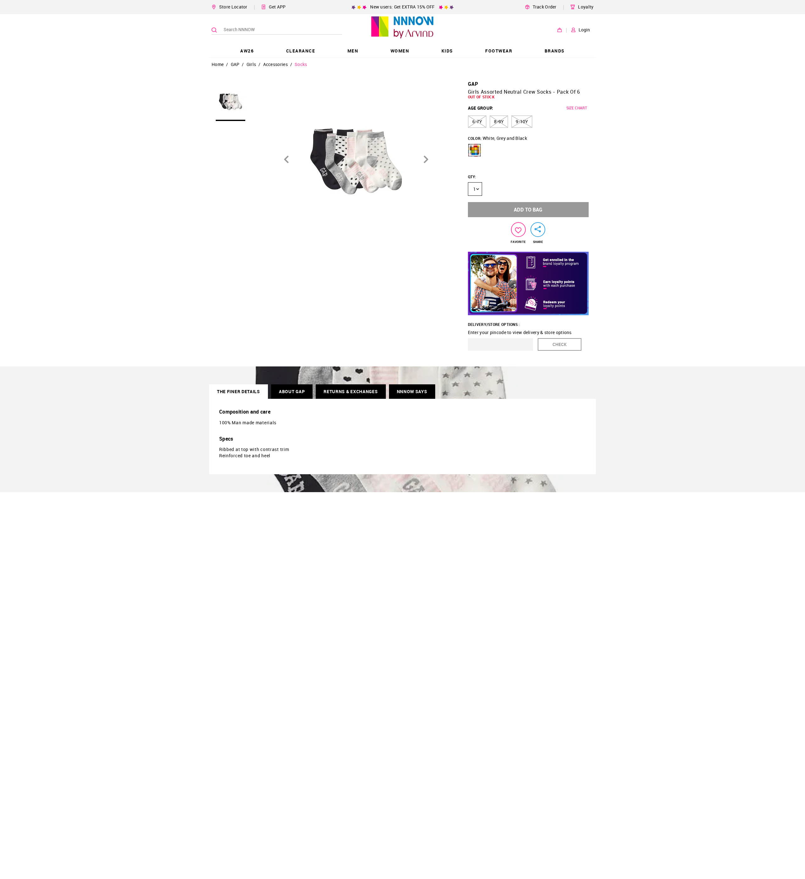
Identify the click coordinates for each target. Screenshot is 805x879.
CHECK (559, 344)
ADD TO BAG (528, 209)
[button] (474, 150)
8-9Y (499, 121)
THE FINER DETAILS (238, 391)
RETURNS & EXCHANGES (351, 391)
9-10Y (522, 121)
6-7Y (477, 121)
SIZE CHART (576, 107)
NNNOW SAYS (412, 391)
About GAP (292, 391)
